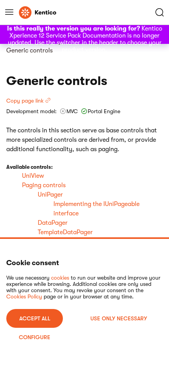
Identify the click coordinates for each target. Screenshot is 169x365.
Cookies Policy (24, 296)
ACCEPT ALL (34, 318)
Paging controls (44, 185)
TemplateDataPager (65, 232)
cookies (60, 278)
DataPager (53, 222)
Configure (34, 337)
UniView (33, 175)
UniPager (50, 194)
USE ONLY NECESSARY (118, 318)
